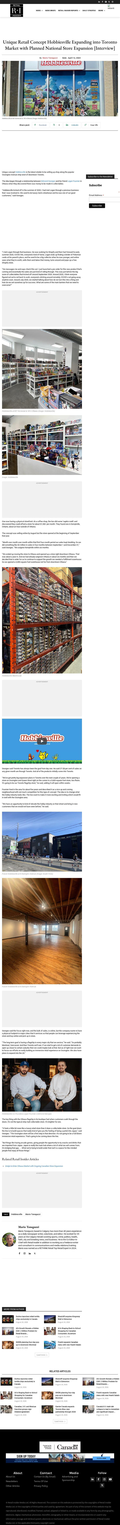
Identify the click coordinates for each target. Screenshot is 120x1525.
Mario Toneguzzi (50, 58)
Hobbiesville (20, 172)
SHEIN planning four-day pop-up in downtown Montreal (65, 1395)
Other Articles (13, 1485)
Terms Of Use (41, 1481)
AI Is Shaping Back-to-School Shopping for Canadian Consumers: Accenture (69, 1331)
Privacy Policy (41, 1485)
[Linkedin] (30, 1253)
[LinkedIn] (99, 2)
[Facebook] (102, 2)
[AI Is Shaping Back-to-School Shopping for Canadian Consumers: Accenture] (50, 1331)
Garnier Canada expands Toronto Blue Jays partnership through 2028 (65, 1409)
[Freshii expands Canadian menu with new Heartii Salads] (50, 1345)
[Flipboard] (106, 2)
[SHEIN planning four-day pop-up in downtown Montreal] (8, 1345)
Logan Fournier (73, 181)
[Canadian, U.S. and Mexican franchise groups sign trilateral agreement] (6, 1409)
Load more (41, 1355)
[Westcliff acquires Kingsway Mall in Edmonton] (50, 1319)
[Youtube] (110, 1479)
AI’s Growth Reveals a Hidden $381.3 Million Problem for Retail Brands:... (27, 1331)
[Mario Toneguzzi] (9, 1240)
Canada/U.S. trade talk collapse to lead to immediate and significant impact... (107, 1409)
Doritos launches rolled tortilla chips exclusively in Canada (24, 1381)
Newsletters (12, 1481)
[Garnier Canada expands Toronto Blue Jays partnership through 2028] (47, 1409)
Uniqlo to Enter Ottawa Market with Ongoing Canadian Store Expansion (34, 1166)
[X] (35, 1253)
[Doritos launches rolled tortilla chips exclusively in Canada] (8, 1319)
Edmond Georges (48, 181)
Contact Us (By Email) (44, 1476)
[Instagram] (112, 2)
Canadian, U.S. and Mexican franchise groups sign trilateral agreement (25, 1409)
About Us (10, 1476)
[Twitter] (109, 2)
